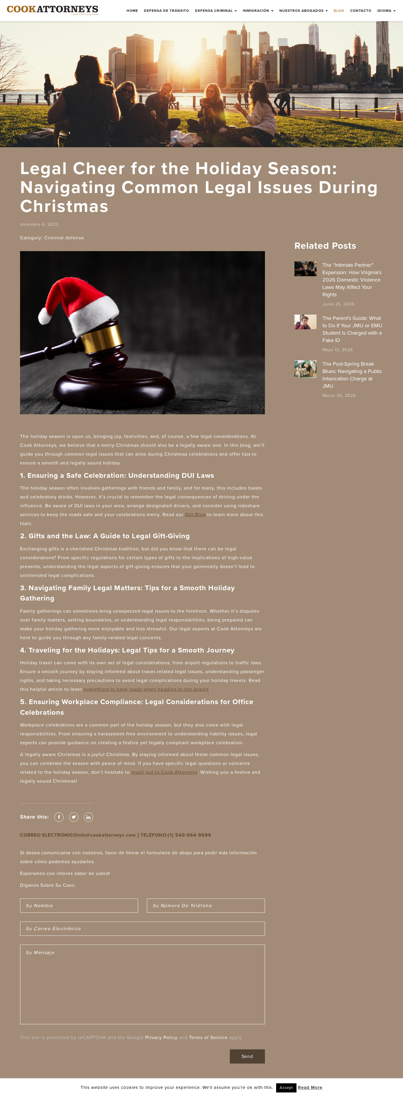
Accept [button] (286, 1087)
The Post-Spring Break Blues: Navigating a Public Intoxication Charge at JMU (352, 375)
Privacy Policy (161, 1038)
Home (132, 11)
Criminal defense (64, 238)
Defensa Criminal (214, 11)
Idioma (385, 11)
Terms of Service (208, 1038)
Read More (310, 1087)
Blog (339, 11)
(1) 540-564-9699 (189, 835)
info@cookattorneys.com (106, 835)
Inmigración (257, 11)
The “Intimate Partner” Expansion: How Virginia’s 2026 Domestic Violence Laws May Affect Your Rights (351, 280)
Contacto (360, 11)
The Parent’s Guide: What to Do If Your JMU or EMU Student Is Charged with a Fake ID (352, 329)
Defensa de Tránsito (166, 11)
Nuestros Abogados (302, 11)
